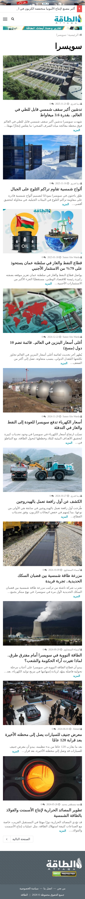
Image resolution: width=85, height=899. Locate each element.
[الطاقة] (68, 19)
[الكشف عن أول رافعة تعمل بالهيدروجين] (42, 470)
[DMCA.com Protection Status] (64, 874)
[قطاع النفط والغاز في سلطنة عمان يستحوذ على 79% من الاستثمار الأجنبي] (42, 231)
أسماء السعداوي (72, 570)
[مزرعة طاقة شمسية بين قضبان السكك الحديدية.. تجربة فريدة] (42, 544)
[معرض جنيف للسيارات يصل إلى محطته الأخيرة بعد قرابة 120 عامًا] (42, 703)
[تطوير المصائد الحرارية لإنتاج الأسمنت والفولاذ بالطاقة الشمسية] (42, 778)
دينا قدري (75, 103)
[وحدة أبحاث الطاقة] (42, 27)
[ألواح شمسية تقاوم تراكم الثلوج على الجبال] (42, 157)
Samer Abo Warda (71, 257)
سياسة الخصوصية (29, 888)
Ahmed (76, 729)
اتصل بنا (47, 888)
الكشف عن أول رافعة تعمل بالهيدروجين (49, 501)
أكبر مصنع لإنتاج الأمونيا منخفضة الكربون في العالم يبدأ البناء (37, 8)
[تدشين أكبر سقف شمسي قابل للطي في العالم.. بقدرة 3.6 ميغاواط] (42, 77)
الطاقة (24, 894)
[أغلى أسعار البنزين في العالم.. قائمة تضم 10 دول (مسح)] (42, 310)
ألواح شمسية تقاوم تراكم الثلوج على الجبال (46, 189)
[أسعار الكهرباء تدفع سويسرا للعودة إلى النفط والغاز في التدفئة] (42, 390)
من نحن (61, 888)
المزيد (76, 130)
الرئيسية (73, 34)
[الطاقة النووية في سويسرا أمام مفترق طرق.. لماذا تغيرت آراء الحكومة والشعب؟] (42, 623)
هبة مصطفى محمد (71, 804)
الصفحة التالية (21, 839)
